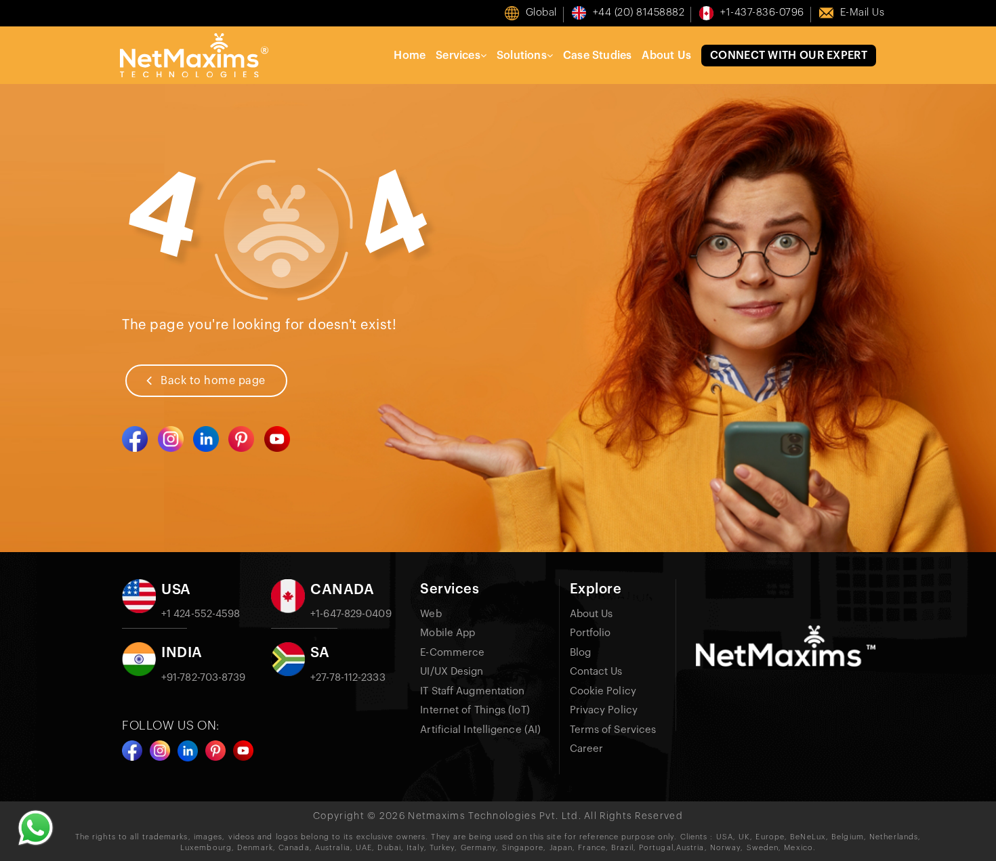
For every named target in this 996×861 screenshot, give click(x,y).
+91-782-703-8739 (203, 678)
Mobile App (447, 633)
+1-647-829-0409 (351, 614)
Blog (580, 653)
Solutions (522, 55)
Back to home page (213, 380)
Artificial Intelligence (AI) (480, 730)
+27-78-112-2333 (348, 678)
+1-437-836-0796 (762, 12)
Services (458, 55)
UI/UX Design (451, 672)
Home (410, 55)
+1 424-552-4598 (201, 614)
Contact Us (596, 672)
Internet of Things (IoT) (474, 710)
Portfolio (590, 633)
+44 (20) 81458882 (639, 12)
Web (430, 614)
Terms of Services (613, 730)
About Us (666, 55)
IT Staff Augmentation (472, 691)
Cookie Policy (603, 691)
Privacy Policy (604, 710)
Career (587, 749)
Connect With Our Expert (788, 55)
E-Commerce (452, 653)
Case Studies (597, 55)
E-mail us (862, 12)
